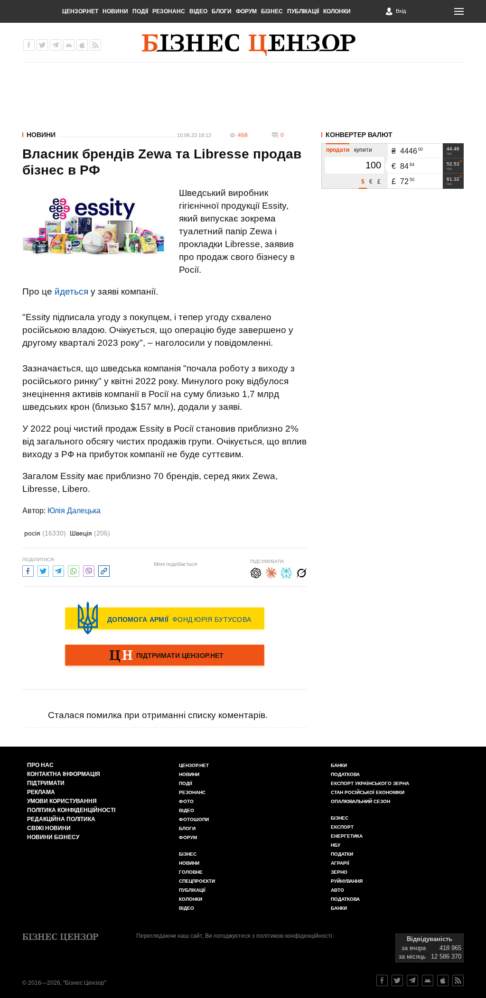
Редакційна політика (61, 819)
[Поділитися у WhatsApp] (73, 570)
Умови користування (62, 801)
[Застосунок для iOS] (82, 45)
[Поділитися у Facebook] (28, 570)
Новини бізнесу (53, 837)
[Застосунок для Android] (69, 45)
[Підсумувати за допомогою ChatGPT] (256, 572)
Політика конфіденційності (71, 810)
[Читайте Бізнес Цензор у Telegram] (412, 980)
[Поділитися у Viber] (88, 570)
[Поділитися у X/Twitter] (43, 570)
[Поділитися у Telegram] (58, 570)
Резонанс (168, 11)
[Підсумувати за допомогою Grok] (301, 572)
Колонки (337, 11)
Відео (198, 11)
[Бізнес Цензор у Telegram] (55, 45)
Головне (191, 872)
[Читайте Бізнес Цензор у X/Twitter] (397, 980)
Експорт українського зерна (370, 783)
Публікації (303, 11)
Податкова (345, 774)
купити (363, 150)
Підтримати (46, 783)
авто (337, 890)
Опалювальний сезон (360, 801)
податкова (345, 899)
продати (337, 150)
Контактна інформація (63, 774)
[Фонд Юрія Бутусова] (164, 618)
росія (45, 533)
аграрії (340, 863)
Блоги (222, 11)
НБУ (335, 845)
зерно (339, 872)
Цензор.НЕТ (80, 11)
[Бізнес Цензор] (248, 45)
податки (342, 854)
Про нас (40, 765)
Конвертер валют (359, 135)
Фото (186, 801)
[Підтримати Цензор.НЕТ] (164, 656)
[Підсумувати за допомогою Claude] (271, 572)
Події (140, 11)
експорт (342, 827)
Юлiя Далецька (74, 511)
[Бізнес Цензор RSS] (95, 45)
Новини (115, 11)
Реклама (41, 792)
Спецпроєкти (197, 881)
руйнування (347, 881)
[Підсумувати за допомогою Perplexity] (286, 572)
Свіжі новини (49, 828)
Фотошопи (194, 819)
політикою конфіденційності (294, 936)
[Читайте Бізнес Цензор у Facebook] (382, 980)
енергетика (347, 836)
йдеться (71, 291)
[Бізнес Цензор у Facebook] (29, 45)
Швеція (90, 533)
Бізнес (272, 11)
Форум (246, 11)
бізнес (339, 818)
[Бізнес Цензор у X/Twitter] (42, 45)
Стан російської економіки (367, 792)
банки (339, 765)
